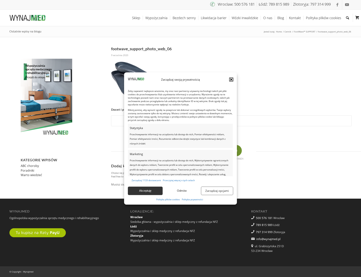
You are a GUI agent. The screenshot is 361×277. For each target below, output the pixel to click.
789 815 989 (264, 225)
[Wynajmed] (27, 18)
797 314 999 (264, 232)
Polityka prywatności (192, 199)
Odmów (182, 190)
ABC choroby (30, 166)
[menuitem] (233, 4)
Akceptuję (145, 190)
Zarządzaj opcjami (217, 191)
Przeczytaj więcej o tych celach (179, 180)
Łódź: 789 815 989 (274, 4)
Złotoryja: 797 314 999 (312, 4)
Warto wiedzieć (31, 175)
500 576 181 (264, 218)
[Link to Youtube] (347, 4)
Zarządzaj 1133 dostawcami (146, 180)
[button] (231, 79)
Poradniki (27, 170)
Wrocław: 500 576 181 (236, 4)
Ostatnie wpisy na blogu (25, 31)
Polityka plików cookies (168, 199)
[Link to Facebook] (337, 4)
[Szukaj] (348, 18)
